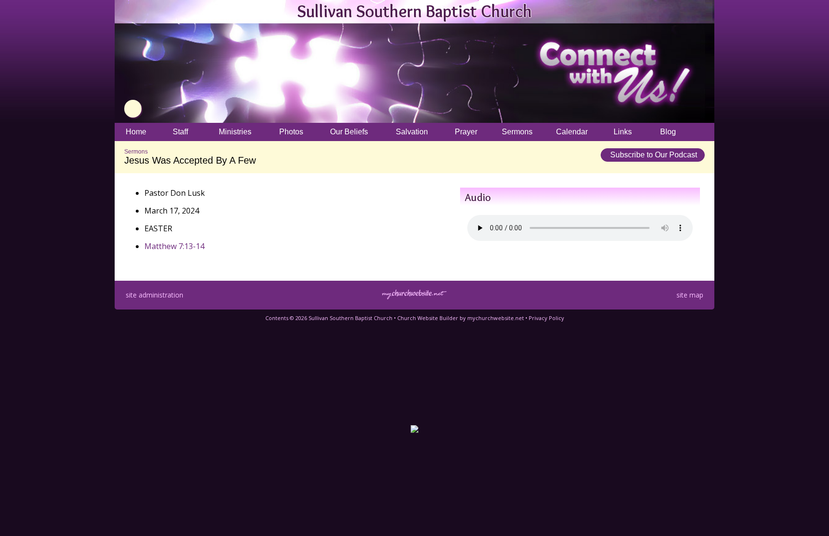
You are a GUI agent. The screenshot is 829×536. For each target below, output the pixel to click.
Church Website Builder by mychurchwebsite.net (460, 318)
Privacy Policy (546, 318)
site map (689, 294)
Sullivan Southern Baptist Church (414, 11)
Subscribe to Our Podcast (652, 155)
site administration (154, 294)
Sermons (136, 151)
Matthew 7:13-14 (174, 246)
